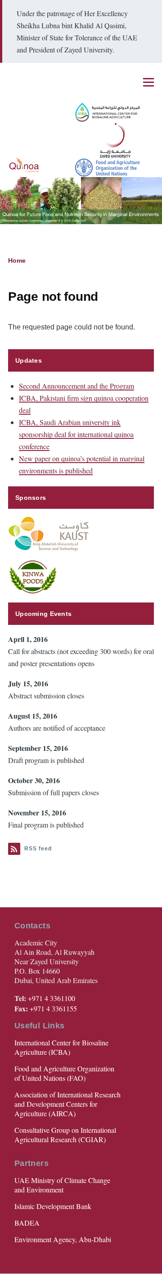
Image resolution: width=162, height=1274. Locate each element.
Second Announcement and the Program (76, 385)
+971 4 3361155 (53, 1008)
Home (17, 260)
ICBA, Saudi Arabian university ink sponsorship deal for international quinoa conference (76, 434)
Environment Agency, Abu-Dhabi (62, 1239)
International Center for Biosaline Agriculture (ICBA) (61, 1047)
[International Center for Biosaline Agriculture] (100, 112)
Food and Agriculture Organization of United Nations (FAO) (64, 1073)
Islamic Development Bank (52, 1206)
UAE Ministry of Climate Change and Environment (62, 1184)
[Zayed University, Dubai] (111, 140)
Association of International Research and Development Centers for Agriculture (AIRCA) (67, 1104)
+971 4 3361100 (51, 998)
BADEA (27, 1222)
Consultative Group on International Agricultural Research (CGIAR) (65, 1134)
